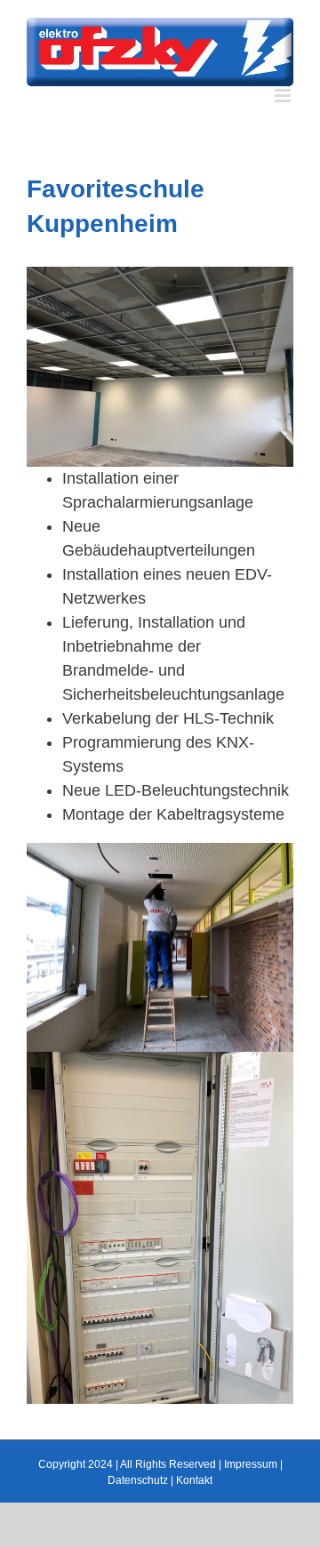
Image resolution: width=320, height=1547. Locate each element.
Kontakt (194, 1480)
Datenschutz (138, 1480)
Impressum (250, 1464)
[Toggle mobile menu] (284, 95)
